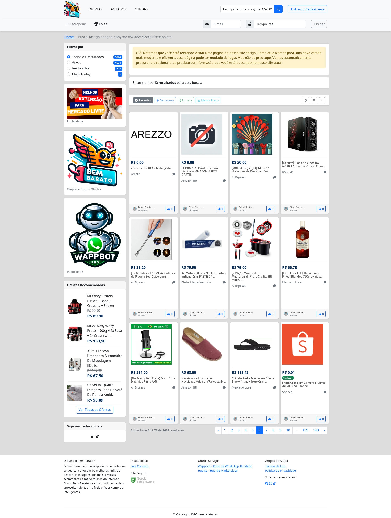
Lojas (102, 24)
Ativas (76, 62)
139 (305, 430)
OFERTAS (95, 9)
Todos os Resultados (88, 57)
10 (288, 430)
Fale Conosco (139, 466)
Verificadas (80, 68)
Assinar (319, 24)
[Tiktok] (97, 436)
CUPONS (141, 9)
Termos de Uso (275, 466)
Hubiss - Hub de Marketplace (218, 470)
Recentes (144, 100)
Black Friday (81, 74)
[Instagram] (92, 436)
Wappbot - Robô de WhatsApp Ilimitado (225, 466)
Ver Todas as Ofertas (95, 409)
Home (69, 37)
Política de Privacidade (280, 470)
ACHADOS (118, 9)
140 (316, 430)
